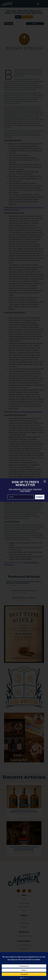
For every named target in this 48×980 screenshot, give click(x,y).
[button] (45, 481)
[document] (24, 490)
